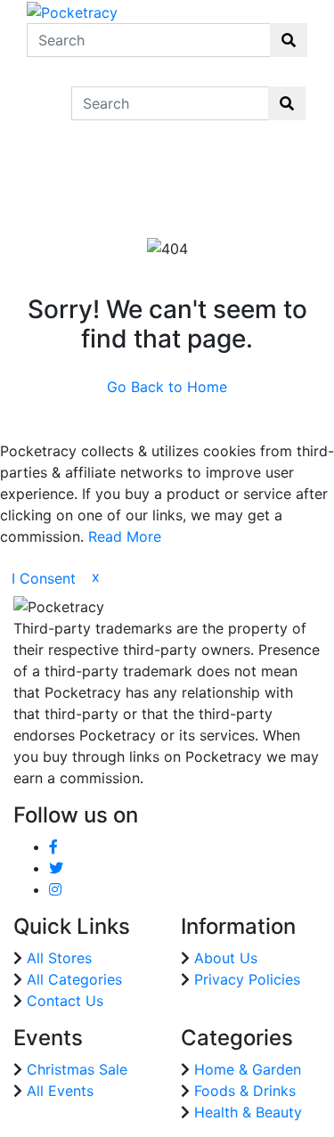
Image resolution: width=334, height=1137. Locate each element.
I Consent (44, 578)
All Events (60, 1091)
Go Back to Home (167, 387)
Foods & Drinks (245, 1091)
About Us (225, 958)
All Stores (59, 958)
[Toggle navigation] (39, 103)
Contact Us (65, 1001)
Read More (124, 536)
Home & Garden (247, 1069)
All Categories (74, 979)
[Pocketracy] (72, 11)
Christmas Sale (77, 1069)
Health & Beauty (248, 1112)
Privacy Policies (247, 979)
